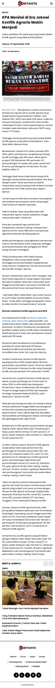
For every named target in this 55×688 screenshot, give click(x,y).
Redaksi (36, 666)
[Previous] (46, 563)
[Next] (51, 563)
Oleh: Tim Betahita (10, 51)
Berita (13, 657)
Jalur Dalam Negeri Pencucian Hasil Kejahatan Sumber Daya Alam (26, 632)
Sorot (23, 657)
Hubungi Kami (22, 666)
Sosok (42, 657)
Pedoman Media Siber (36, 662)
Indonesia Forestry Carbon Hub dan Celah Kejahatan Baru (24, 624)
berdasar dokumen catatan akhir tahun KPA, (24, 319)
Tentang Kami (15, 662)
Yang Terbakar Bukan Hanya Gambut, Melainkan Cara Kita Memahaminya (27, 617)
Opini (32, 657)
